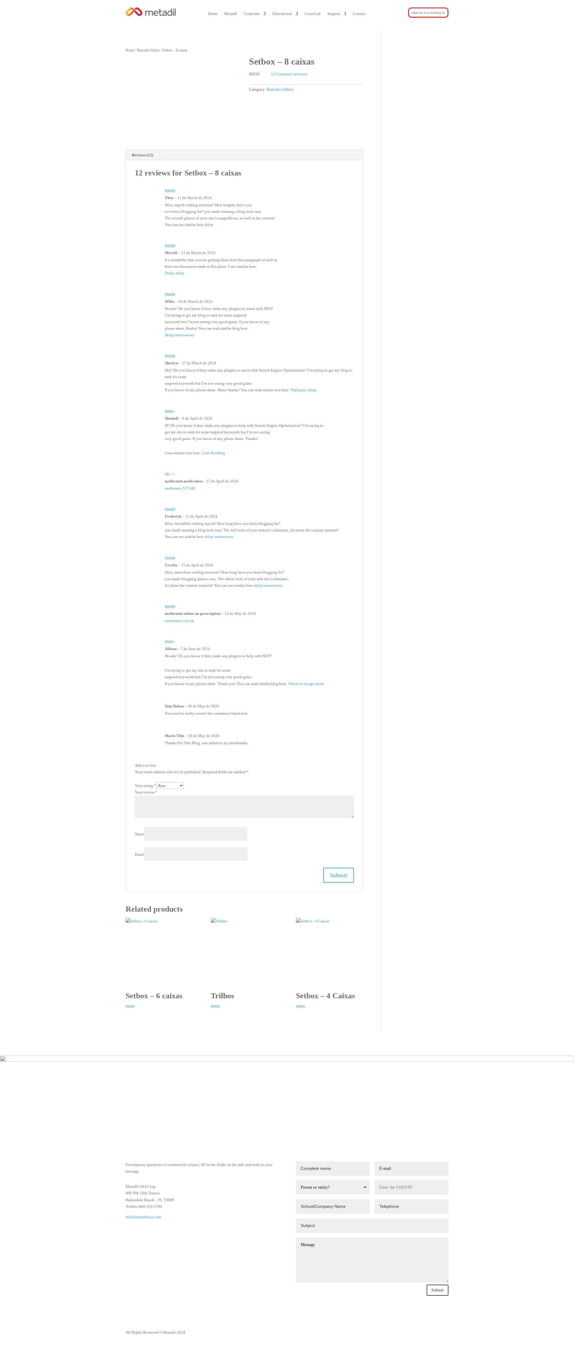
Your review (146, 792)
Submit (437, 1290)
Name (139, 834)
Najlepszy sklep (303, 390)
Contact (359, 14)
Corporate (252, 14)
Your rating (145, 785)
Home (213, 14)
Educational (282, 14)
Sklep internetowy (179, 335)
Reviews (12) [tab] (142, 155)
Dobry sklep (174, 273)
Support (333, 14)
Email (139, 854)
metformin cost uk (179, 620)
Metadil (230, 14)
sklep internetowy (218, 536)
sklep (208, 224)
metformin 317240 (180, 488)
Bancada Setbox (148, 50)
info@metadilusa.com (143, 1217)
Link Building (213, 453)
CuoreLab (313, 14)
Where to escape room (306, 683)
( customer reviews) (289, 74)
